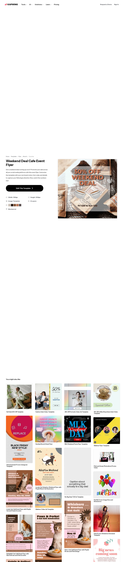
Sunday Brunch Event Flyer (44, 444)
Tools (23, 4)
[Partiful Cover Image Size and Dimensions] (106, 485)
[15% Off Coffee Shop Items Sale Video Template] (106, 397)
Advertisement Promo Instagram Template (17, 465)
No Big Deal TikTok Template (74, 497)
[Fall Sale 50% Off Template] (19, 397)
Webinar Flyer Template (101, 445)
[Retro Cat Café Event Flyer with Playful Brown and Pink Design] (77, 524)
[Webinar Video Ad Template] (48, 500)
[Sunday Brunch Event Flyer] (48, 429)
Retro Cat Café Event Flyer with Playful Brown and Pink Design (77, 550)
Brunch (25, 156)
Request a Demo (106, 4)
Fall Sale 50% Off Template (14, 412)
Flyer (20, 156)
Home (7, 156)
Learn (48, 4)
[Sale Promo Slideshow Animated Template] (106, 518)
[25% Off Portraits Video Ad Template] (77, 397)
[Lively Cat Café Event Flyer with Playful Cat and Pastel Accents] (19, 488)
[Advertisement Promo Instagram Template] (19, 439)
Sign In (116, 4)
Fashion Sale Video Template (45, 412)
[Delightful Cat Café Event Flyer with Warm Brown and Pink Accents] (19, 533)
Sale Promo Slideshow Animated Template (104, 534)
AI (30, 4)
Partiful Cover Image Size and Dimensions (103, 500)
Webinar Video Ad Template (45, 509)
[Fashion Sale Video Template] (48, 397)
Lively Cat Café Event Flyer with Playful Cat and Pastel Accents (18, 510)
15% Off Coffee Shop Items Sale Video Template (106, 412)
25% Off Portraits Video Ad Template (76, 412)
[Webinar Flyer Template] (106, 430)
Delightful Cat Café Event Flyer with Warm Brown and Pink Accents (17, 554)
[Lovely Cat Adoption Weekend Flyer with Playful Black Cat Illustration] (48, 467)
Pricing (56, 4)
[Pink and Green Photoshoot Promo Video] (106, 456)
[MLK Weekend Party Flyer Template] (77, 429)
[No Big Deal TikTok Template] (77, 471)
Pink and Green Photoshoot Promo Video (105, 466)
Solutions (38, 4)
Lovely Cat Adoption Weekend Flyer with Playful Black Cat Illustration (49, 488)
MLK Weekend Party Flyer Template (76, 444)
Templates (14, 156)
